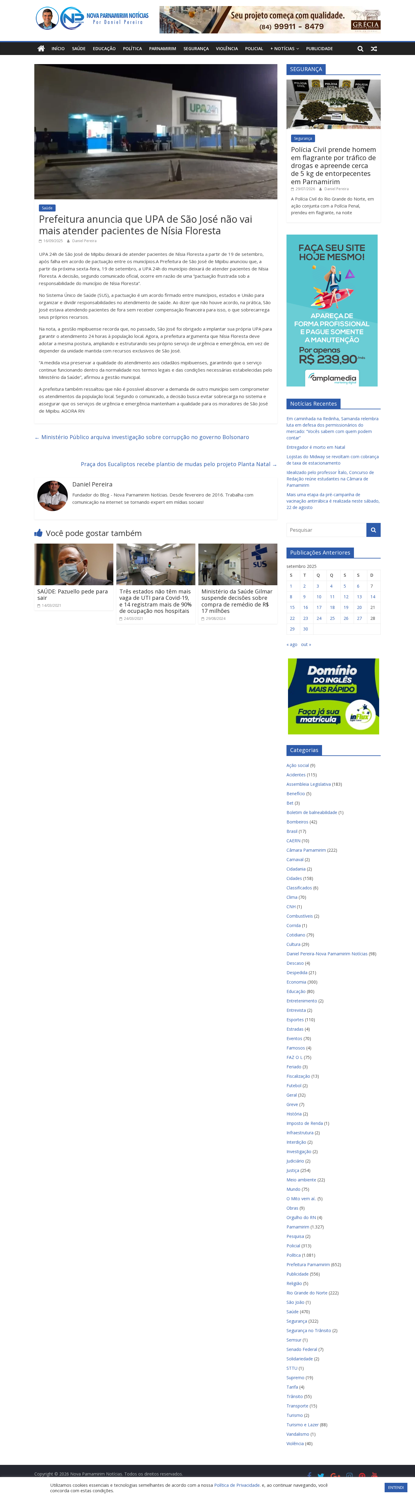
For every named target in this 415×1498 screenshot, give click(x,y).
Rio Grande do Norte (307, 1293)
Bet (289, 803)
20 (359, 607)
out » (306, 644)
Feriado (293, 1067)
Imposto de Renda (304, 1123)
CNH (291, 906)
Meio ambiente (301, 1180)
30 (305, 629)
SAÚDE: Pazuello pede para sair (72, 595)
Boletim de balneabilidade (311, 812)
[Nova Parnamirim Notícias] (41, 48)
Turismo (294, 1415)
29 (292, 629)
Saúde (79, 48)
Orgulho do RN (301, 1217)
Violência (227, 48)
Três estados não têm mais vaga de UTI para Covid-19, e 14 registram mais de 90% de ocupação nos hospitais (155, 601)
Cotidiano (295, 935)
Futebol (293, 1085)
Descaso (295, 963)
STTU (291, 1368)
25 (332, 618)
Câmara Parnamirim (306, 850)
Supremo (295, 1377)
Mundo (293, 1189)
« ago (291, 644)
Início (58, 48)
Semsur (293, 1340)
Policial (254, 48)
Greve (292, 1104)
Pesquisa (295, 1236)
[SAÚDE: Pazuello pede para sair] (73, 547)
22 (292, 618)
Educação (104, 48)
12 (346, 597)
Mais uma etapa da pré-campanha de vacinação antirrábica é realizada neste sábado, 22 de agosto (333, 501)
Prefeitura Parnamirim (308, 1264)
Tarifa (292, 1387)
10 (319, 597)
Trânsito (294, 1396)
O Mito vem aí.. (301, 1198)
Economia (296, 982)
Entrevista (296, 1010)
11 (332, 597)
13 (359, 597)
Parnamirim (162, 48)
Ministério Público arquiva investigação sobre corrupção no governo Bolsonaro (141, 437)
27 (359, 618)
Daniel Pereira (84, 240)
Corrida (293, 925)
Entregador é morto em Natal (315, 447)
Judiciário (295, 1161)
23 (305, 618)
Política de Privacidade (237, 1485)
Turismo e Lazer (302, 1425)
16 (305, 607)
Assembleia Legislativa (308, 784)
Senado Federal (301, 1349)
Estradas (295, 1029)
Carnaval (295, 859)
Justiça (292, 1170)
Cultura (293, 944)
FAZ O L (294, 1057)
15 (292, 607)
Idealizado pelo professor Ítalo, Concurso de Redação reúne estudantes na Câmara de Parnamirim (330, 478)
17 (319, 607)
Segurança (196, 48)
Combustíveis (299, 916)
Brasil (291, 831)
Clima (291, 897)
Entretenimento (301, 1001)
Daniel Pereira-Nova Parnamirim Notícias (327, 954)
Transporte (297, 1406)
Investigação (298, 1151)
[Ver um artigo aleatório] (374, 48)
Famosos (295, 1048)
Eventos (294, 1038)
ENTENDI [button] (396, 1487)
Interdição (296, 1142)
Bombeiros (297, 822)
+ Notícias (282, 48)
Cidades (294, 878)
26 (346, 618)
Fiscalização (298, 1076)
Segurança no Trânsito (308, 1330)
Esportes (295, 1019)
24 (319, 618)
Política (132, 48)
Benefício (295, 793)
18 (332, 607)
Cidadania (296, 869)
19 (346, 607)
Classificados (299, 888)
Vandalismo (297, 1434)
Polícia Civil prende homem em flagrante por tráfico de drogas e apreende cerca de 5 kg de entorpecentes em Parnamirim (333, 165)
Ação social (297, 765)
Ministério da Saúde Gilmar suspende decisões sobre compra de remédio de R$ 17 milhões (237, 601)
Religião (294, 1283)
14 (372, 597)
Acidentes (296, 775)
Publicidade (319, 48)
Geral (291, 1095)
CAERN (293, 840)
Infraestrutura (300, 1133)
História (294, 1114)
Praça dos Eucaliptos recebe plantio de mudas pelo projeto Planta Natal (179, 464)
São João (295, 1302)
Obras (292, 1208)
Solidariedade (299, 1359)
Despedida (296, 972)
